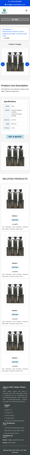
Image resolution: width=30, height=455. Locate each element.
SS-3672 (15, 366)
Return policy (10, 415)
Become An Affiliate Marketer (15, 421)
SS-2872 (15, 224)
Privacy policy (10, 418)
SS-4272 (15, 319)
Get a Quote (15, 137)
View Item (15, 220)
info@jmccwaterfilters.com (16, 4)
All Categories (6, 29)
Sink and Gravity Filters (11, 433)
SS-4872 (15, 271)
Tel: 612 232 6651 (16, 1)
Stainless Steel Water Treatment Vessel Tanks (14, 35)
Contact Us (9, 412)
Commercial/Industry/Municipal (14, 428)
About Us (8, 410)
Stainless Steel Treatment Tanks (12, 31)
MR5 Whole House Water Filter (14, 430)
